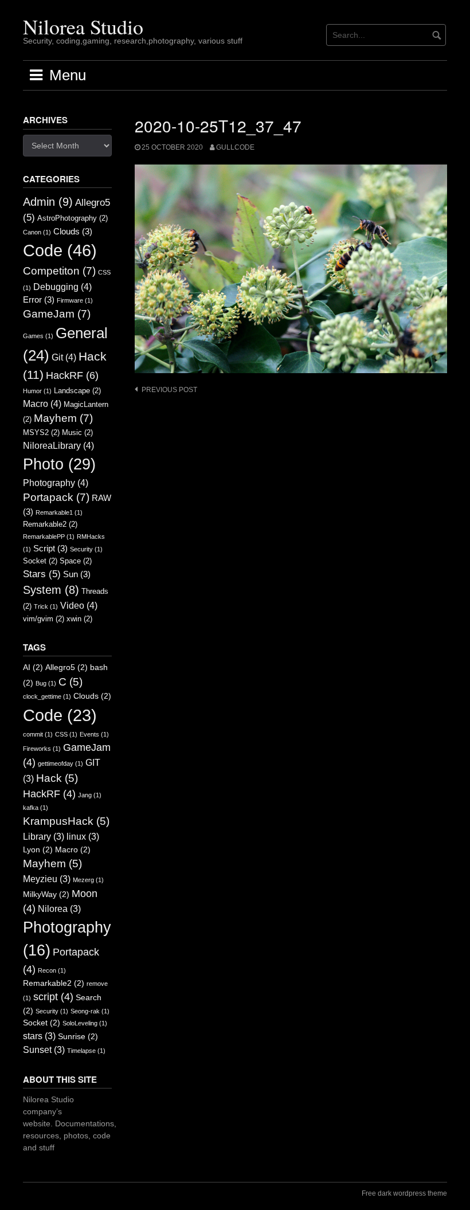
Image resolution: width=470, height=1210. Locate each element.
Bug (46, 683)
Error (38, 299)
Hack (57, 778)
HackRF (72, 375)
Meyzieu (46, 879)
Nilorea (59, 909)
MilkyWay (46, 894)
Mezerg (88, 879)
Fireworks (42, 748)
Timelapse (86, 1050)
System (51, 590)
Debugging (62, 286)
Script (50, 548)
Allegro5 (66, 667)
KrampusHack (66, 821)
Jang (89, 795)
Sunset (44, 1050)
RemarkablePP (49, 536)
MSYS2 (41, 432)
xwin (79, 618)
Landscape (77, 390)
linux (82, 836)
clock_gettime (47, 696)
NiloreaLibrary (58, 445)
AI (33, 667)
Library (43, 836)
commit (38, 734)
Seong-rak (89, 1011)
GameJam (57, 314)
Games (38, 335)
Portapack (56, 497)
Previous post (169, 390)
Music (77, 432)
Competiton (59, 271)
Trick (46, 606)
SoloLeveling (84, 1023)
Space (76, 561)
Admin (48, 201)
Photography (55, 482)
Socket (40, 561)
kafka (35, 807)
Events (94, 734)
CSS (66, 734)
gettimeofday (60, 763)
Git (64, 357)
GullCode (235, 147)
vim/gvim (43, 618)
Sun (77, 574)
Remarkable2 (50, 524)
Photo (59, 464)
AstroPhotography (72, 218)
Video (78, 605)
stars (39, 1036)
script (53, 997)
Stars (42, 573)
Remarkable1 (59, 512)
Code (60, 250)
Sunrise (78, 1036)
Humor (37, 390)
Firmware (75, 300)
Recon (52, 970)
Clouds (72, 231)
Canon (37, 232)
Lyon (38, 849)
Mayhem (63, 418)
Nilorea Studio (83, 26)
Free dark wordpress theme (404, 1193)
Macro (42, 403)
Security (86, 549)
